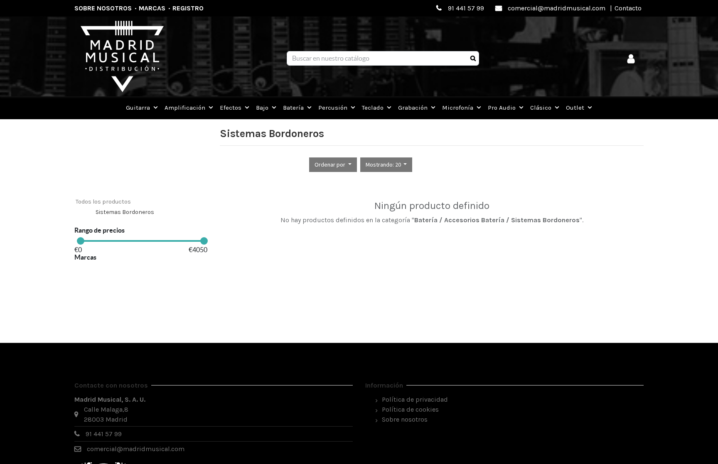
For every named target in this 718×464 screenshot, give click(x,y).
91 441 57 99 (466, 8)
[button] (333, 164)
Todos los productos (103, 201)
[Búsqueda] (473, 58)
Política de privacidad (415, 399)
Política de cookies (410, 409)
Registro (188, 8)
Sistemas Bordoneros (125, 212)
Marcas (152, 8)
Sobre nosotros (103, 8)
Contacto (628, 8)
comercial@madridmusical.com (556, 8)
